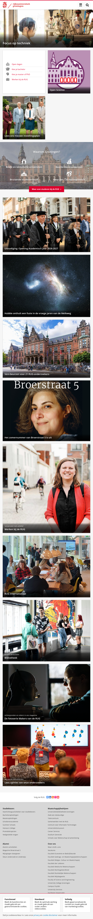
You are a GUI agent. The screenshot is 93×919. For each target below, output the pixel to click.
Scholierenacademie (10, 821)
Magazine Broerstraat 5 (12, 850)
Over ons (52, 844)
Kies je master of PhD (21, 74)
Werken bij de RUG (20, 79)
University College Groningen (59, 883)
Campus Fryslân (54, 886)
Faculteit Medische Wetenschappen (61, 867)
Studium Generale (55, 835)
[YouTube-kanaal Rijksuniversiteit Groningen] (58, 797)
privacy (37, 915)
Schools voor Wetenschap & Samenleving (63, 838)
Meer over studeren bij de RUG (46, 189)
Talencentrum (53, 818)
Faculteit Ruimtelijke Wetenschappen (62, 873)
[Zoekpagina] (87, 5)
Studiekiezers (8, 808)
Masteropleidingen (10, 818)
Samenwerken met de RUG (58, 821)
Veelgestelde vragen (10, 835)
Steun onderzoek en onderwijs (14, 857)
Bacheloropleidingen (10, 815)
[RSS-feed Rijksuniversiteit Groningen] (53, 797)
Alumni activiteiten (10, 847)
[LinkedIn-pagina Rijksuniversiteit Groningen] (50, 797)
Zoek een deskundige (56, 815)
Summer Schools (9, 825)
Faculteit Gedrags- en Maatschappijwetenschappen (67, 857)
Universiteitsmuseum (56, 828)
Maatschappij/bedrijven (58, 808)
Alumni (6, 844)
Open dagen (17, 64)
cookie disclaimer (50, 915)
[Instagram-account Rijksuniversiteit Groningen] (55, 797)
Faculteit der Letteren (56, 863)
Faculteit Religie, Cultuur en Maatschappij (64, 860)
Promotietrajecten (9, 831)
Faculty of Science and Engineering (61, 880)
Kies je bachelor (18, 69)
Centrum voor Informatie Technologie (62, 825)
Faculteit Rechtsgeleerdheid (58, 870)
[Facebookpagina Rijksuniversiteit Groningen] (47, 797)
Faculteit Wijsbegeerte (56, 876)
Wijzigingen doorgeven (11, 853)
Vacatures (51, 850)
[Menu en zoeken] (80, 5)
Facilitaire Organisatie (56, 893)
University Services (55, 889)
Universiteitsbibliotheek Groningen (61, 812)
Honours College (9, 828)
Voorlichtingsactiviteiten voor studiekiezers (19, 812)
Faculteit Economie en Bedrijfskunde (62, 853)
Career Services (54, 831)
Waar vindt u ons (54, 847)
